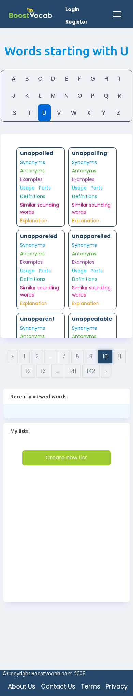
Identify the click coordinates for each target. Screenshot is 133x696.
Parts (45, 187)
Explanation (33, 220)
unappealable (92, 318)
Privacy (117, 686)
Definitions (32, 196)
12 (28, 371)
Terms (90, 686)
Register (76, 21)
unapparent (37, 318)
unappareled (38, 236)
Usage (27, 187)
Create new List (66, 458)
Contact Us (58, 686)
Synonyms (32, 162)
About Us (21, 686)
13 (43, 371)
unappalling (89, 153)
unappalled (36, 153)
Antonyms (32, 170)
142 (91, 371)
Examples (31, 179)
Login (72, 9)
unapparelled (91, 236)
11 (119, 356)
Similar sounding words (39, 208)
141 (72, 371)
